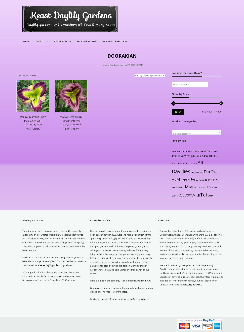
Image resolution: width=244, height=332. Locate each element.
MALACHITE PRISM (71, 117)
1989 (192, 151)
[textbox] (196, 133)
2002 (214, 155)
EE (173, 180)
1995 (174, 155)
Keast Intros (62, 41)
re (207, 187)
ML (191, 187)
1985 (174, 151)
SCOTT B (176, 195)
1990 (197, 151)
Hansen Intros (86, 41)
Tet (203, 195)
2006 (185, 163)
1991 (203, 151)
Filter (178, 111)
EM (177, 179)
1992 (209, 151)
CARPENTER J (197, 172)
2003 (174, 163)
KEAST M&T (177, 187)
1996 (181, 155)
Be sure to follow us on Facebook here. (129, 299)
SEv (183, 195)
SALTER (213, 187)
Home (25, 41)
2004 (179, 163)
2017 (194, 163)
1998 (192, 155)
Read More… (195, 285)
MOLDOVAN (199, 187)
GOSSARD (201, 179)
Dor (214, 171)
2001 (209, 155)
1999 (198, 156)
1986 (178, 151)
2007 (190, 163)
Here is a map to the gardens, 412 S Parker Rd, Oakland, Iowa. (121, 280)
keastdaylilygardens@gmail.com (56, 265)
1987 (183, 151)
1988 (188, 151)
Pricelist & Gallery (115, 41)
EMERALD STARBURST (33, 117)
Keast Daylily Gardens (71, 15)
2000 (204, 155)
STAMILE (193, 195)
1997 (186, 155)
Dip (207, 171)
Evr (192, 179)
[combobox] (197, 132)
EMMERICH (185, 180)
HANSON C (212, 180)
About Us (42, 41)
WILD (210, 195)
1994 (215, 151)
